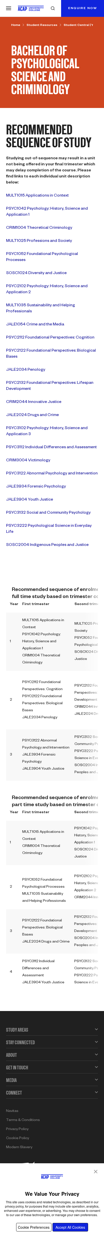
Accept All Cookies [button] (70, 1227)
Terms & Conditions (23, 1120)
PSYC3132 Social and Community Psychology (48, 513)
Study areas (17, 1029)
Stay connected (20, 1042)
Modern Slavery (19, 1148)
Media (11, 1080)
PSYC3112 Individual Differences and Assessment (51, 447)
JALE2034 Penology (25, 370)
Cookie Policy (17, 1139)
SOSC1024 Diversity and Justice (36, 273)
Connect (14, 1092)
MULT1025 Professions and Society (39, 241)
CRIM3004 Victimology (28, 461)
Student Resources (42, 25)
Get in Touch (17, 1067)
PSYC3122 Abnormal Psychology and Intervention (52, 474)
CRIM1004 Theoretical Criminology (39, 228)
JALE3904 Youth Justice (29, 500)
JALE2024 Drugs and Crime (32, 415)
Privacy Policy (17, 1130)
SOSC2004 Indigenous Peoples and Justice (47, 545)
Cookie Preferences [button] (33, 1227)
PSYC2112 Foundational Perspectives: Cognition (50, 338)
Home (15, 25)
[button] (96, 1172)
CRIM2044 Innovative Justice (33, 402)
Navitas (12, 1111)
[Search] (52, 8)
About (11, 1055)
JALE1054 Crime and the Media (35, 325)
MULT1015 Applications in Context (37, 196)
